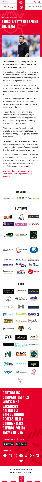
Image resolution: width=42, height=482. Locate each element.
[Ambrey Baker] (20, 291)
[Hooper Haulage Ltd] (8, 250)
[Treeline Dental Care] (8, 272)
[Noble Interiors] (8, 354)
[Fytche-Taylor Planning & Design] (33, 321)
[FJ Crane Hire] (8, 321)
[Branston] (8, 198)
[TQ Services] (33, 265)
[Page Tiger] (20, 354)
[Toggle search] (35, 1)
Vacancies (10, 406)
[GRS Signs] (8, 337)
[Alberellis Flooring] (8, 291)
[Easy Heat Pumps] (33, 224)
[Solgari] (8, 372)
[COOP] (33, 250)
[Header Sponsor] (34, 7)
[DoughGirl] (20, 224)
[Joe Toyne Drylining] (8, 344)
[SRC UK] (20, 265)
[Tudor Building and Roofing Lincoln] (20, 271)
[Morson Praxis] (33, 344)
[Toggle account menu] (39, 1)
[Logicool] (8, 259)
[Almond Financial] (20, 216)
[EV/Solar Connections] (33, 314)
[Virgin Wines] (33, 271)
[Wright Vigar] (20, 380)
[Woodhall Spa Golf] (33, 372)
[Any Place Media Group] (20, 298)
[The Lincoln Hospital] (20, 345)
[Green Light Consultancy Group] (33, 328)
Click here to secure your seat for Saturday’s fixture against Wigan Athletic (18, 174)
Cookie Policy (13, 423)
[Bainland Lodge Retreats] (8, 307)
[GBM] (8, 234)
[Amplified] (33, 291)
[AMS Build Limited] (8, 298)
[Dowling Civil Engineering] (8, 314)
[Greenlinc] (33, 235)
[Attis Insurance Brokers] (33, 299)
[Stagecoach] (20, 372)
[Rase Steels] (8, 364)
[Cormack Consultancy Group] (8, 224)
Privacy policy (14, 428)
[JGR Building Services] (33, 337)
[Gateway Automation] (8, 329)
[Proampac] (33, 198)
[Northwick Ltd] (33, 259)
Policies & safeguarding (13, 412)
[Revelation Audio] (20, 364)
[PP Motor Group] (33, 354)
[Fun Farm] (20, 321)
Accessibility (13, 419)
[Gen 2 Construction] (20, 235)
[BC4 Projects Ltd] (33, 216)
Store (4, 2)
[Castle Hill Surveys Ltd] (20, 307)
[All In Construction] (8, 217)
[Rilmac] (8, 265)
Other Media (28, 472)
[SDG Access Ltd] (33, 364)
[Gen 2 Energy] (20, 198)
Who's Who (11, 402)
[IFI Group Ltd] (20, 250)
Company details (16, 397)
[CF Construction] (33, 307)
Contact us (11, 393)
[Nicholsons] (20, 259)
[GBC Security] (20, 328)
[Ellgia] (20, 314)
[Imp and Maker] (20, 337)
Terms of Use (13, 432)
